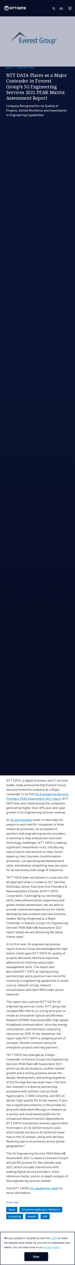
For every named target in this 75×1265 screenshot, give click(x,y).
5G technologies (21, 820)
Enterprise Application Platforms (41, 1209)
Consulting (14, 1216)
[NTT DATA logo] (15, 8)
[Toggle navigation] (71, 8)
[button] (56, 8)
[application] (37, 1248)
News (11, 1209)
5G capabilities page (44, 1188)
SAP (45, 1216)
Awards (31, 1216)
